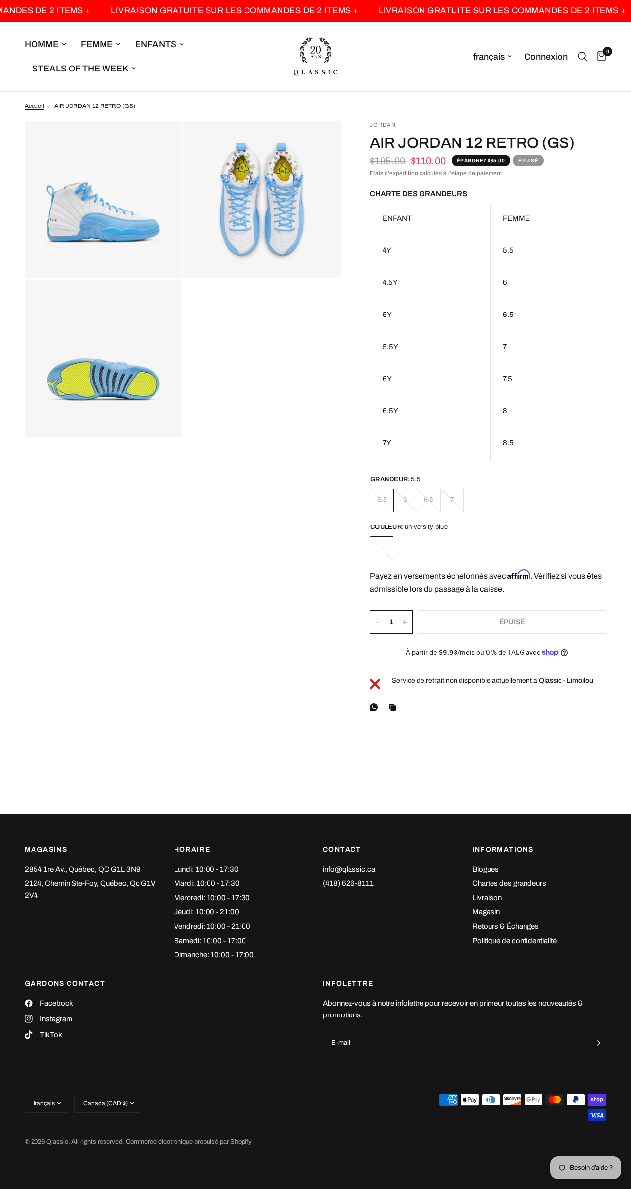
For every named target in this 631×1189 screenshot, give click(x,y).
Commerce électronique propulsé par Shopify (189, 1141)
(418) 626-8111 (348, 883)
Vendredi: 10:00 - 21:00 (212, 926)
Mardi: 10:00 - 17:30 (207, 883)
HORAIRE (192, 849)
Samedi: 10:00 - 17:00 (210, 940)
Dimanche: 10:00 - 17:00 (214, 955)
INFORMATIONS (503, 849)
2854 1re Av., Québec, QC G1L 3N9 (82, 869)
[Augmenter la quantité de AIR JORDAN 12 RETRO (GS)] (404, 622)
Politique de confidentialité (514, 940)
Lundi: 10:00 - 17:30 (206, 869)
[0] (599, 56)
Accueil (34, 106)
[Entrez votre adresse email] (596, 1042)
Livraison (487, 898)
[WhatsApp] (376, 707)
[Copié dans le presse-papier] (394, 707)
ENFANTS (155, 44)
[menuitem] (49, 45)
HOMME (42, 44)
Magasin (486, 912)
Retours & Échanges (505, 926)
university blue (381, 548)
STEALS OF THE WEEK (80, 68)
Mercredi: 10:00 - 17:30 (212, 898)
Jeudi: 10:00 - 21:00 (206, 912)
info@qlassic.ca (349, 869)
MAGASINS (46, 849)
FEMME (97, 44)
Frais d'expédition (394, 173)
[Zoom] (161, 141)
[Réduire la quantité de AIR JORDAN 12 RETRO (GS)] (377, 622)
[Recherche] (582, 56)
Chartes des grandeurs (509, 883)
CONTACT (342, 849)
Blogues (485, 869)
